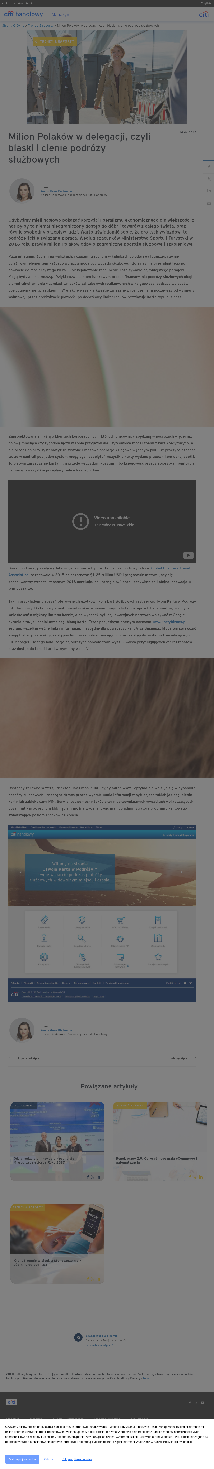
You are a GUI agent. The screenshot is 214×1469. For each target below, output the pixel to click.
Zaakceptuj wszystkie (22, 1459)
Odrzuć (49, 1459)
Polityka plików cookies (77, 1459)
